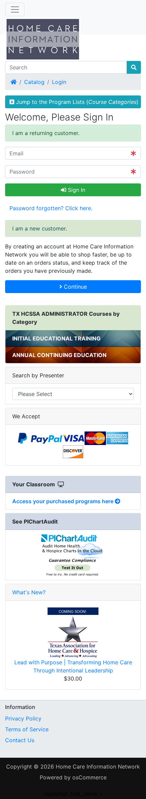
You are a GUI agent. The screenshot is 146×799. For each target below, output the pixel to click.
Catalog (34, 82)
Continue (74, 286)
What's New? (28, 592)
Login (59, 82)
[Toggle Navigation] (14, 9)
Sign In (75, 189)
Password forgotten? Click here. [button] (51, 208)
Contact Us (19, 740)
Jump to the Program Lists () (76, 101)
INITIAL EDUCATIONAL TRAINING (56, 338)
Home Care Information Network (98, 766)
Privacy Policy (23, 718)
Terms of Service (27, 729)
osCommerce (89, 777)
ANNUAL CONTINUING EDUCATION (59, 355)
